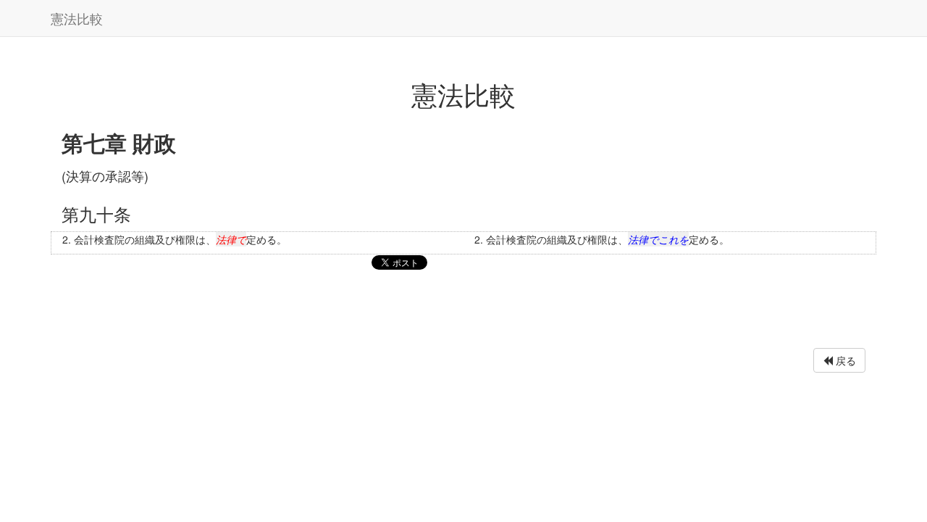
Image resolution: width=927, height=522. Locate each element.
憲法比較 (77, 18)
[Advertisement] (463, 312)
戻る (844, 360)
